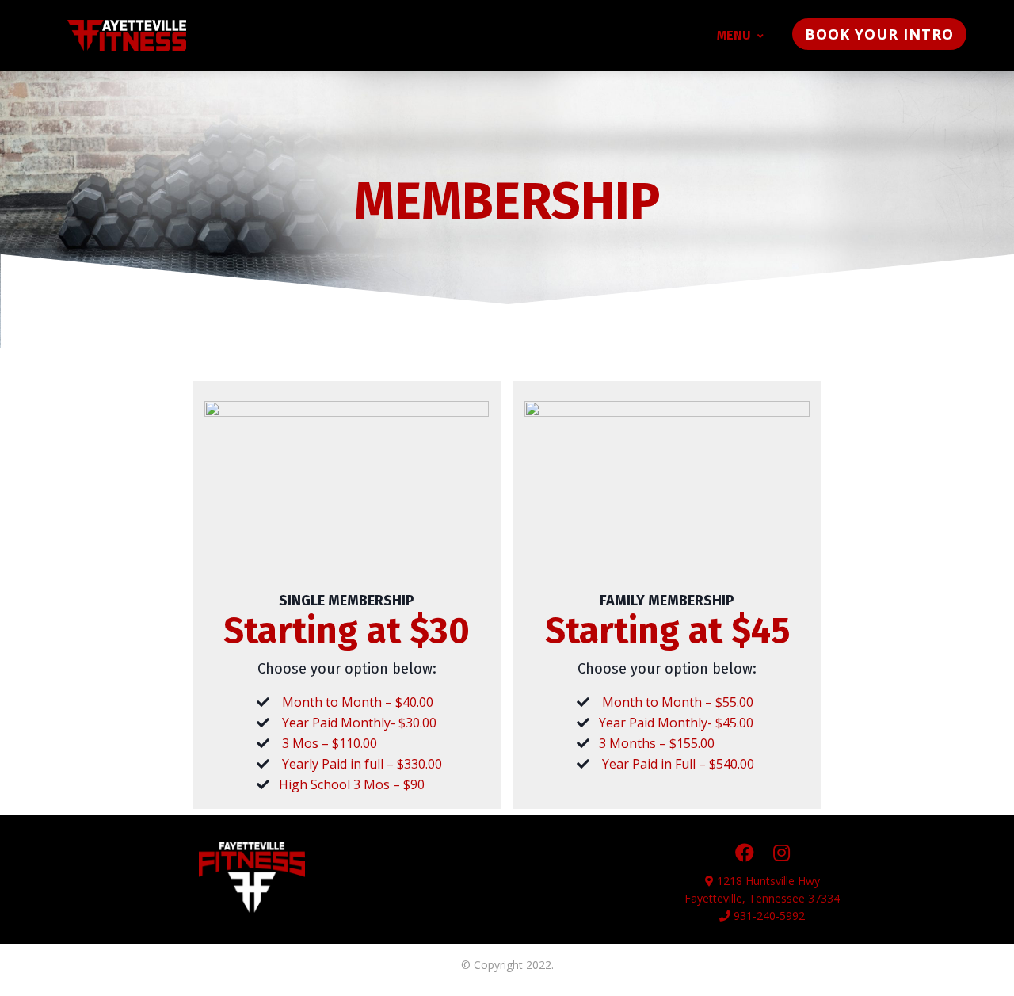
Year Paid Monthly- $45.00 (676, 722)
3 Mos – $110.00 (329, 743)
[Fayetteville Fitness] (126, 35)
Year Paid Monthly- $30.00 (359, 722)
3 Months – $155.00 (657, 743)
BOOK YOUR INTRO (879, 34)
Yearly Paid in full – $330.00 (362, 764)
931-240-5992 (767, 915)
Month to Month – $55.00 (676, 702)
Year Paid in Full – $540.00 (676, 764)
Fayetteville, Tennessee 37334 (762, 898)
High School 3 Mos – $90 (352, 784)
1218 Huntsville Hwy (768, 880)
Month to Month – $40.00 (357, 702)
